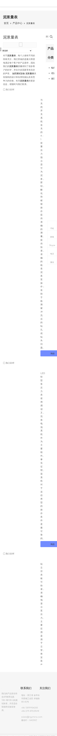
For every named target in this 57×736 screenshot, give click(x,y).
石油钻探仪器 (52, 73)
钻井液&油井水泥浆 (52, 68)
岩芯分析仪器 (52, 79)
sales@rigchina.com (31, 717)
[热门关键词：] (51, 36)
